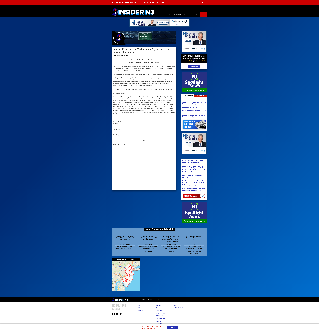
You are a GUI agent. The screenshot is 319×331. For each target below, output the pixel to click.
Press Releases (186, 157)
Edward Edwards (160, 318)
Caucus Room (159, 315)
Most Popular (188, 95)
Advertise (140, 310)
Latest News (200, 96)
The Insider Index (178, 307)
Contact (176, 305)
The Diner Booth (160, 310)
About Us (140, 307)
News (157, 307)
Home (139, 305)
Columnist (158, 321)
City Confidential (160, 313)
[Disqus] (144, 168)
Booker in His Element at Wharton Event (138, 2)
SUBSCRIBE (194, 66)
